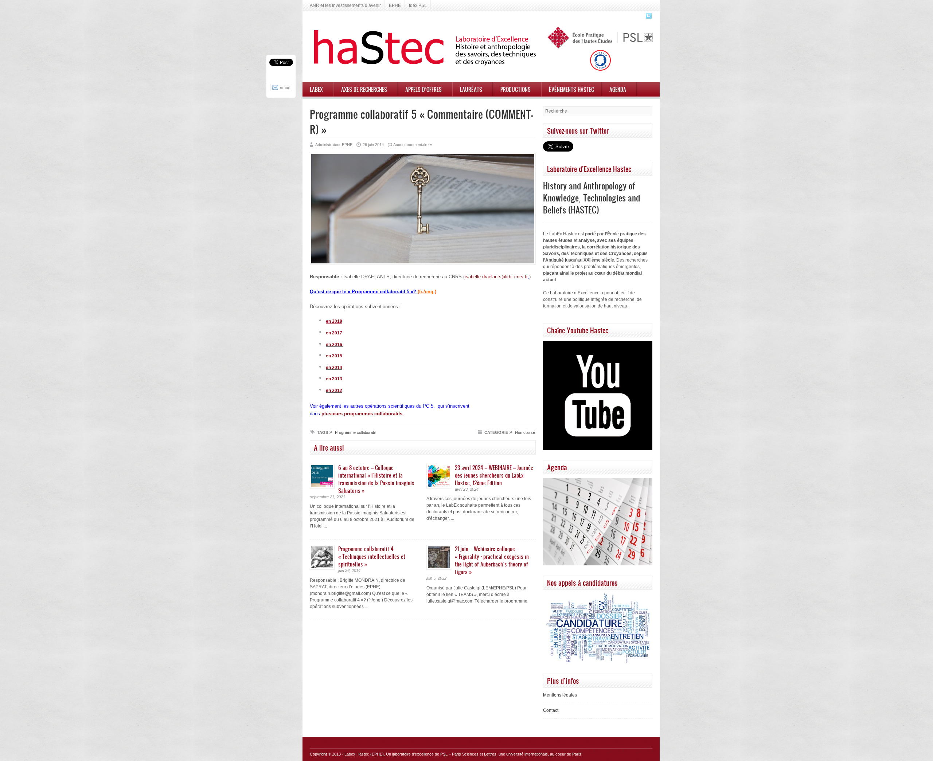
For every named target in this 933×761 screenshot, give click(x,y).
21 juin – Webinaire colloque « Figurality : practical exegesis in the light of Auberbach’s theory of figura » (492, 560)
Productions (515, 89)
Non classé (525, 432)
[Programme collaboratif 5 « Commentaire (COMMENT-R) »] (423, 263)
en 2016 (334, 344)
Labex (316, 89)
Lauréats (471, 89)
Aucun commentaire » (412, 144)
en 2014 (334, 367)
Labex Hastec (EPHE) (364, 754)
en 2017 (334, 333)
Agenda (617, 89)
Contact (550, 710)
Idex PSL (418, 5)
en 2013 (334, 378)
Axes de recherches (364, 89)
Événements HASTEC (571, 89)
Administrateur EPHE (333, 144)
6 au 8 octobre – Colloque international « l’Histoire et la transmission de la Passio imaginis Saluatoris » (376, 479)
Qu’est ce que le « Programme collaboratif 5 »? (373, 291)
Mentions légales (560, 695)
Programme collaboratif (355, 432)
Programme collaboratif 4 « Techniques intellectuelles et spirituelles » (371, 556)
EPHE (395, 5)
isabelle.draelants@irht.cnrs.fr (496, 276)
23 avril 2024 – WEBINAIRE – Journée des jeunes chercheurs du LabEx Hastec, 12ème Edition (494, 475)
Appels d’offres (423, 89)
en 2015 (334, 355)
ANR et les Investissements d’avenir (345, 5)
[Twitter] (647, 17)
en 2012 (334, 390)
